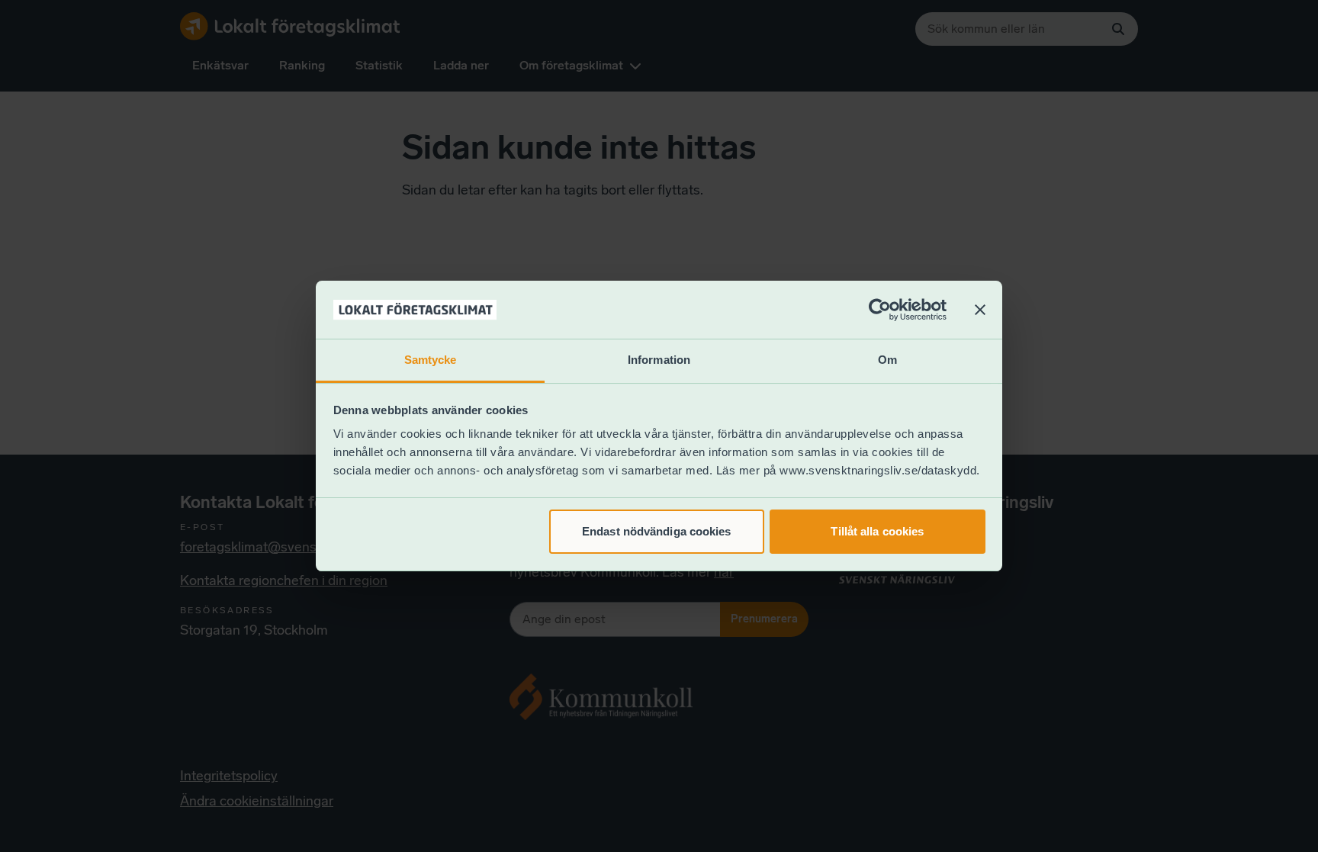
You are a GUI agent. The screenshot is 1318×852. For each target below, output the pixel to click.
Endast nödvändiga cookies (656, 531)
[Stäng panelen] (980, 309)
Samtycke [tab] (430, 359)
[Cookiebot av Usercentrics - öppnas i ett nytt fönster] (880, 309)
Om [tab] (887, 359)
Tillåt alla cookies (877, 531)
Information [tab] (659, 359)
